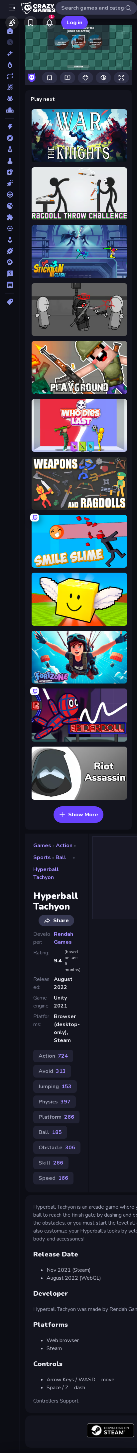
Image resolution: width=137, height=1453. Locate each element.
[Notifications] (49, 22)
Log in (74, 22)
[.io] (10, 205)
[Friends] (12, 22)
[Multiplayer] (10, 98)
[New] (10, 53)
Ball (61, 857)
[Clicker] (10, 183)
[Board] (10, 160)
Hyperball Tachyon (46, 873)
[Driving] (10, 194)
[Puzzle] (10, 217)
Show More (83, 814)
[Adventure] (10, 138)
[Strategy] (10, 262)
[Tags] (10, 301)
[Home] (10, 31)
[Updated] (10, 76)
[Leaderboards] (10, 110)
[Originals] (10, 87)
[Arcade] (10, 149)
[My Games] (30, 22)
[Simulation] (10, 239)
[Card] (10, 172)
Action (64, 845)
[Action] (10, 126)
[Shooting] (10, 228)
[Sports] (10, 251)
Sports (42, 857)
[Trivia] (10, 273)
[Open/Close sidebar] (12, 8)
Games (42, 845)
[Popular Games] (10, 64)
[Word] (10, 284)
